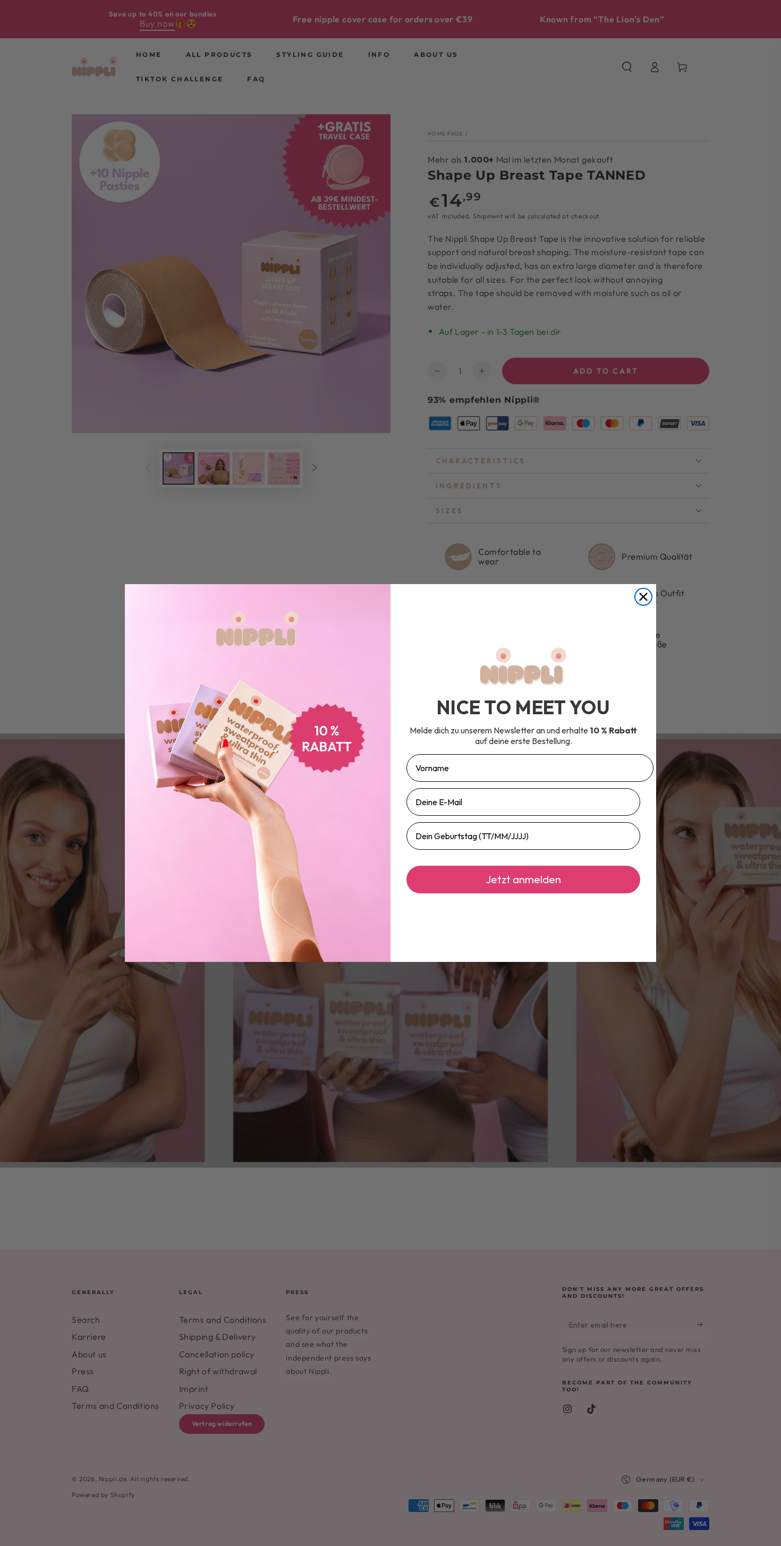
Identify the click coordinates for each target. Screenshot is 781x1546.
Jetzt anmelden (523, 879)
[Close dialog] (643, 596)
